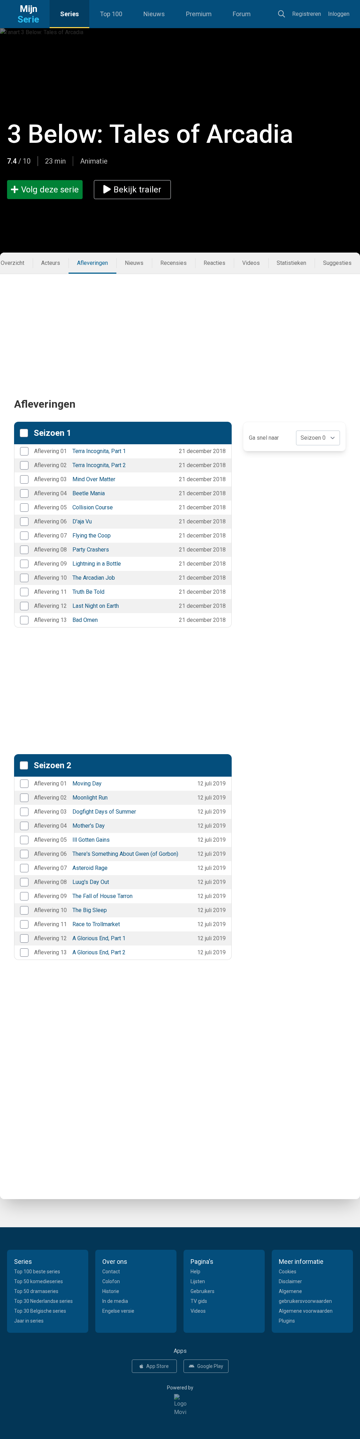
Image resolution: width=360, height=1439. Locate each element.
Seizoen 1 (52, 433)
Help (195, 1271)
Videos (251, 263)
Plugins (287, 1321)
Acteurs (50, 263)
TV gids (199, 1301)
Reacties (214, 263)
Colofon (111, 1281)
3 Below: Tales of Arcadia (150, 134)
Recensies (173, 263)
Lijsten (198, 1281)
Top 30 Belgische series (40, 1311)
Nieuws (154, 14)
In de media (115, 1301)
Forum (242, 14)
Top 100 (111, 14)
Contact (111, 1271)
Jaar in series (29, 1321)
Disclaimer (290, 1281)
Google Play (210, 1366)
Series (69, 14)
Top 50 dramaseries (36, 1291)
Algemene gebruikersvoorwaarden (305, 1296)
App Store (157, 1366)
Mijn (28, 14)
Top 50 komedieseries (38, 1281)
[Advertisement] (180, 323)
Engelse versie (118, 1311)
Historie (110, 1291)
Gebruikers (202, 1291)
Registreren (306, 14)
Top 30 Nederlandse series (43, 1301)
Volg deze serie (50, 190)
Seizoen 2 (52, 765)
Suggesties (337, 263)
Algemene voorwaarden (306, 1311)
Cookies (287, 1271)
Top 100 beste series (37, 1271)
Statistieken (291, 263)
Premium (199, 14)
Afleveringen (92, 263)
